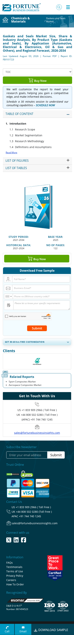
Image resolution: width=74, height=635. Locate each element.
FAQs (9, 562)
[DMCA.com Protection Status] (13, 473)
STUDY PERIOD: (19, 237)
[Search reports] (59, 7)
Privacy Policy (14, 575)
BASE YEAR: (55, 237)
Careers (11, 580)
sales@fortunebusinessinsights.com (37, 433)
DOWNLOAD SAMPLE (53, 630)
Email (23, 631)
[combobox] (8, 296)
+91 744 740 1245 (30, 516)
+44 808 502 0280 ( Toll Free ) (39, 415)
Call (7, 631)
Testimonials (14, 567)
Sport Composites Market (22, 381)
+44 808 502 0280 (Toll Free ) (34, 511)
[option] (37, 361)
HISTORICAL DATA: (18, 245)
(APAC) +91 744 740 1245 (37, 419)
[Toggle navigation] (68, 7)
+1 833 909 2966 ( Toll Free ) (39, 410)
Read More (11, 152)
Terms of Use (14, 571)
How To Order (15, 584)
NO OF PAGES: (55, 245)
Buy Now (39, 80)
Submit (37, 328)
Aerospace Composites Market (25, 385)
